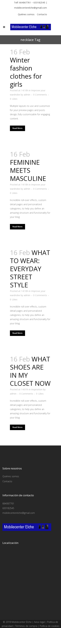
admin (27, 94)
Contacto (42, 14)
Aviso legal (39, 621)
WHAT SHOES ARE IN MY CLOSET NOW (30, 371)
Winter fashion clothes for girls (26, 72)
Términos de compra (26, 626)
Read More (17, 128)
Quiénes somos (26, 14)
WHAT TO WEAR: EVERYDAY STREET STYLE (30, 268)
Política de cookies (49, 626)
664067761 (8, 503)
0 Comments (40, 94)
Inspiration (36, 389)
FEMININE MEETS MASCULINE (28, 170)
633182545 (8, 508)
